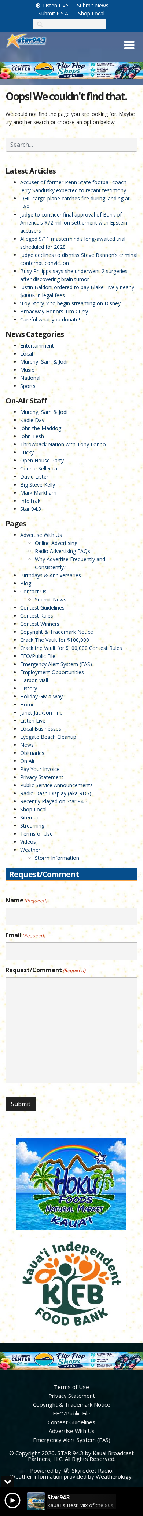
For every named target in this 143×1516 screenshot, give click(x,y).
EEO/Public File (37, 655)
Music (27, 369)
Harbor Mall (34, 680)
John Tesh (32, 436)
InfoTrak (30, 500)
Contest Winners (39, 623)
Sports (28, 385)
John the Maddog (40, 428)
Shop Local (91, 13)
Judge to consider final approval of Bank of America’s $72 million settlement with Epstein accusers (73, 222)
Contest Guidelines (42, 607)
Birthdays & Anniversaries (50, 575)
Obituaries (32, 752)
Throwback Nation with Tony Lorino (63, 444)
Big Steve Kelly (37, 484)
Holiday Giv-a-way (41, 696)
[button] (129, 45)
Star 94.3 (30, 508)
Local (26, 353)
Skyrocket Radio (91, 1470)
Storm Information (57, 857)
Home (27, 704)
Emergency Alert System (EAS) (56, 664)
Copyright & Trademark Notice (56, 631)
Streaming (32, 825)
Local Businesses (40, 728)
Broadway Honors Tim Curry (54, 311)
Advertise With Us (41, 534)
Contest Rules (36, 615)
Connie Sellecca (38, 468)
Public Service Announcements (56, 785)
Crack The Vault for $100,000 (54, 639)
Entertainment (37, 345)
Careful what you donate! (50, 319)
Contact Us (33, 591)
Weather (30, 849)
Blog (25, 583)
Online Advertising (56, 542)
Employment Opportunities (52, 672)
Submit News (93, 5)
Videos (28, 841)
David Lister (34, 476)
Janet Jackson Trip (41, 712)
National (30, 377)
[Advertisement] (71, 70)
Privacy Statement (41, 777)
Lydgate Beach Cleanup (48, 736)
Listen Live (54, 5)
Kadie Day (32, 420)
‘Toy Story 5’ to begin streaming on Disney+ (72, 303)
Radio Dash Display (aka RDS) (55, 793)
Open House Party (42, 460)
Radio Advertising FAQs (62, 551)
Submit (20, 1104)
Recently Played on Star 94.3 (54, 801)
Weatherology (114, 1476)
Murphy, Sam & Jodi (43, 361)
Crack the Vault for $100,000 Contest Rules (71, 647)
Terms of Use (36, 833)
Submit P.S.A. (53, 13)
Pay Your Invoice (40, 769)
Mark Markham (38, 492)
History (28, 688)
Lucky (27, 452)
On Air (27, 760)
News (27, 744)
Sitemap (30, 817)
